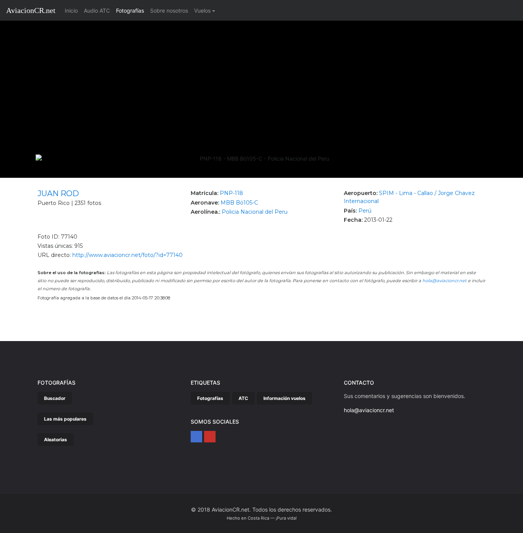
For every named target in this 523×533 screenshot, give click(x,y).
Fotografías (130, 10)
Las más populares (65, 419)
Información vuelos (284, 398)
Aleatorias (55, 439)
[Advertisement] (261, 78)
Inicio (73, 10)
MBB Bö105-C (239, 202)
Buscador (54, 398)
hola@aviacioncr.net (444, 280)
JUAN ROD (58, 193)
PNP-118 (231, 193)
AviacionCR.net (31, 10)
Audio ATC (97, 10)
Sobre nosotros (169, 10)
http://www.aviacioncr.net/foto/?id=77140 (127, 255)
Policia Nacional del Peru (255, 211)
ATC (243, 398)
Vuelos (202, 10)
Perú (364, 210)
